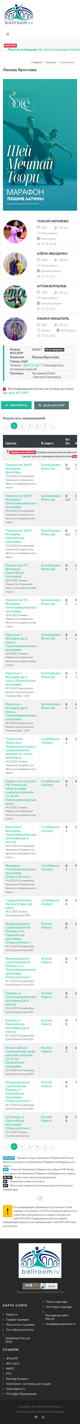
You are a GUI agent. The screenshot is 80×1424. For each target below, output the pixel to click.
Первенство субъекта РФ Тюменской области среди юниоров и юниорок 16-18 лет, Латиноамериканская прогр (20, 792)
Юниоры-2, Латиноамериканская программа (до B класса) (20, 998)
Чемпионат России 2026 (17, 1339)
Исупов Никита (46, 925)
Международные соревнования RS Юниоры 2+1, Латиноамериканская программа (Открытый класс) (20, 968)
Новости (11, 1314)
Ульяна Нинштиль (53, 318)
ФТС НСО (12, 1363)
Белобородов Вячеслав (51, 466)
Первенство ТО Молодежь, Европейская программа (16, 570)
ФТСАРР (12, 1358)
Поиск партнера (56, 1301)
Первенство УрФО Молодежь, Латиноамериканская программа (20, 501)
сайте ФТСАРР (18, 393)
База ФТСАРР (54, 405)
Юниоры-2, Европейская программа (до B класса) (17, 1025)
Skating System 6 (17, 1378)
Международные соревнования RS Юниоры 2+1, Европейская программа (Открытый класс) (17, 933)
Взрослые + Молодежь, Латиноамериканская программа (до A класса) (20, 834)
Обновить (18, 405)
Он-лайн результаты (20, 1329)
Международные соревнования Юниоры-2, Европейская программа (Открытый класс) (17, 1091)
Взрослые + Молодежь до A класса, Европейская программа (20, 678)
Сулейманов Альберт (50, 740)
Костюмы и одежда (58, 1306)
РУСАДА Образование (21, 1393)
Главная (36, 62)
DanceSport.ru (15, 1388)
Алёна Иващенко (52, 253)
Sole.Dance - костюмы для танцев (28, 1383)
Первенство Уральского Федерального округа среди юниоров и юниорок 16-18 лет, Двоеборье (20, 748)
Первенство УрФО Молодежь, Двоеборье (18, 468)
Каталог (51, 62)
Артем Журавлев (51, 286)
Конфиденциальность (61, 1323)
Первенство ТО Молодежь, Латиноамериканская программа (20, 605)
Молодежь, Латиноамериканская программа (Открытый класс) (20, 871)
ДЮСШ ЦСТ (32, 365)
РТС (9, 1373)
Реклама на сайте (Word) (57, 1316)
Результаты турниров (20, 1324)
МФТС (10, 1368)
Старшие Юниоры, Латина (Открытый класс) (18, 903)
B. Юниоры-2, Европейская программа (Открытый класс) (17, 1122)
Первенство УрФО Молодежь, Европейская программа (18, 536)
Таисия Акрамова (53, 221)
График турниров (17, 1319)
